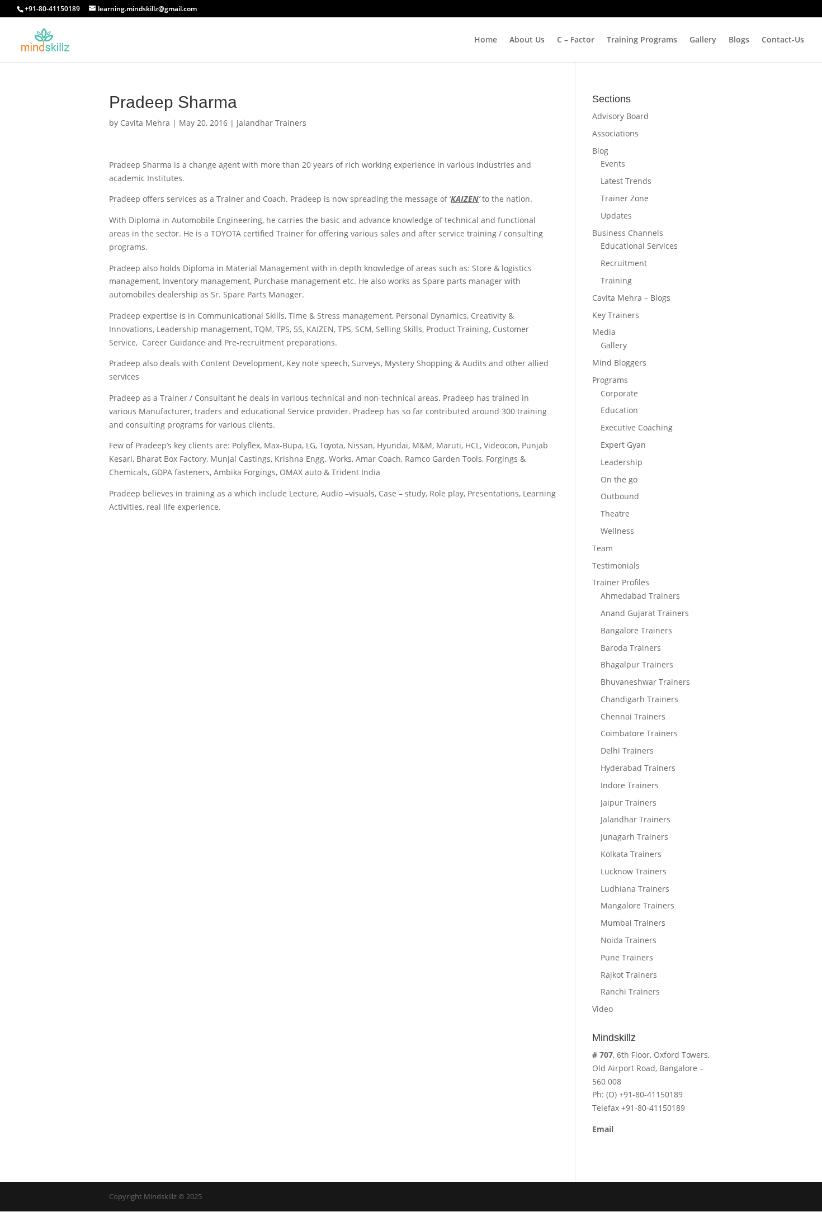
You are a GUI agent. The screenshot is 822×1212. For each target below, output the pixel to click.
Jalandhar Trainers (271, 122)
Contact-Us (783, 40)
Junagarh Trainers (634, 836)
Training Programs (642, 40)
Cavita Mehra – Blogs (631, 297)
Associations (615, 133)
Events (613, 163)
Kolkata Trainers (631, 854)
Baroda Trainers (631, 647)
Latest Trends (626, 181)
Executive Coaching (637, 427)
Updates (616, 215)
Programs (610, 380)
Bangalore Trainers (636, 630)
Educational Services (639, 245)
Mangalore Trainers (637, 905)
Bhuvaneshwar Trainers (645, 681)
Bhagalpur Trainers (637, 664)
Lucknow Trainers (634, 871)
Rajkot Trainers (629, 974)
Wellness (617, 530)
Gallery (702, 40)
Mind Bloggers (619, 362)
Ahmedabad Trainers (640, 595)
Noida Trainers (628, 940)
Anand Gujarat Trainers (645, 613)
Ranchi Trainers (630, 991)
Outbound (620, 496)
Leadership (622, 462)
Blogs (739, 40)
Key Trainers (615, 315)
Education (619, 410)
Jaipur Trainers (628, 802)
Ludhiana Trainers (635, 888)
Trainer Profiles (620, 582)
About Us (527, 40)
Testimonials (616, 565)
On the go (619, 479)
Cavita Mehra (145, 122)
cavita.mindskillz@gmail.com (646, 1142)
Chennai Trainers (633, 716)
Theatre (615, 513)
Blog (600, 150)
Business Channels (627, 233)
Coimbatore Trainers (639, 733)
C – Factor (575, 40)
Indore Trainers (630, 785)
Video (602, 1008)
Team (602, 548)
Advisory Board (620, 116)
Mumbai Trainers (633, 922)
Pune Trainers (627, 957)
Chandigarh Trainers (639, 699)
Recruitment (624, 263)
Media (604, 331)
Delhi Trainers (627, 750)
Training (616, 280)
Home (485, 40)
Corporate (619, 393)
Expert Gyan (623, 444)
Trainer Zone (625, 198)
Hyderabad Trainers (638, 768)
